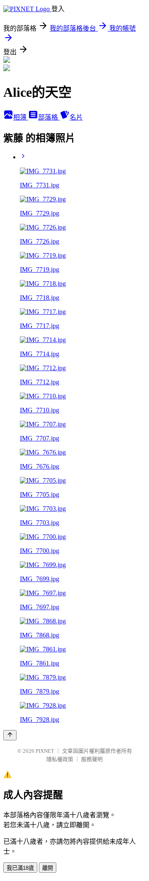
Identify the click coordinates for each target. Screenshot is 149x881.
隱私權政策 (59, 759)
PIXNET (45, 751)
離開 (47, 868)
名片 (76, 117)
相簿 (20, 117)
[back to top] (10, 735)
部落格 (49, 117)
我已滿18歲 (20, 868)
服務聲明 (92, 759)
